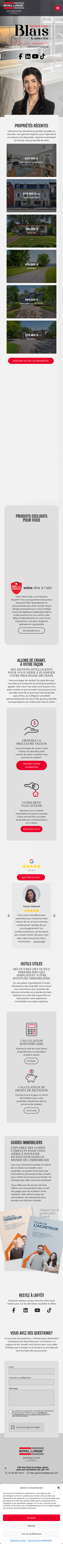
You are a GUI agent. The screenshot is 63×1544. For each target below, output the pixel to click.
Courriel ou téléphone (20, 1378)
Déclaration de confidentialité (40, 1540)
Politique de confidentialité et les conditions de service (29, 1413)
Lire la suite (39, 941)
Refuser (31, 1525)
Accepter (31, 1517)
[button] (58, 1487)
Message (13, 1388)
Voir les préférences (31, 1533)
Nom (11, 1367)
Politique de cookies (18, 1540)
